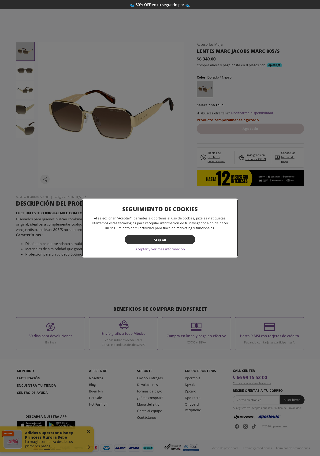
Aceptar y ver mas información (160, 248)
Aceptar (160, 239)
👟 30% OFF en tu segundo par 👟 (160, 4)
